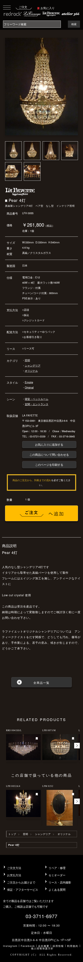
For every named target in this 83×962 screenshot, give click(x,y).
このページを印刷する (49, 465)
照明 (27, 360)
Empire (29, 382)
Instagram (10, 946)
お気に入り (47, 8)
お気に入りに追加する (49, 444)
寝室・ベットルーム (36, 399)
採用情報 (58, 946)
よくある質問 (57, 890)
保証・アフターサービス (22, 890)
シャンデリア (32, 365)
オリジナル (31, 371)
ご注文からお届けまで (21, 882)
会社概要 (43, 946)
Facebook (28, 946)
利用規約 (72, 946)
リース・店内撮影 (60, 882)
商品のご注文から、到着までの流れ (31, 480)
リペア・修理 (57, 868)
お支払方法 (14, 875)
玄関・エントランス (36, 404)
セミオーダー (57, 875)
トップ (12, 834)
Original (29, 387)
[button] (77, 746)
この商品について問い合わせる (49, 455)
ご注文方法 (14, 868)
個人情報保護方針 (42, 948)
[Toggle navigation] (7, 7)
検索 (74, 24)
